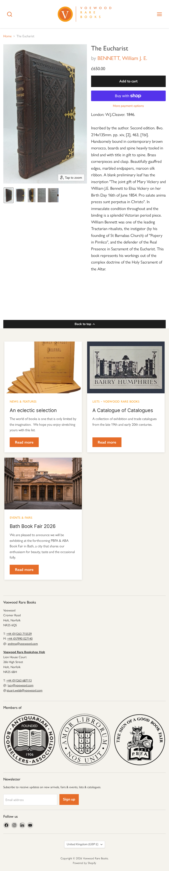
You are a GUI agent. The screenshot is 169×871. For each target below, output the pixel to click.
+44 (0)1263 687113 (19, 680)
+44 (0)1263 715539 (19, 634)
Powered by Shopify (84, 863)
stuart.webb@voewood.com (24, 690)
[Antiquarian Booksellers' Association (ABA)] (29, 739)
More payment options (128, 106)
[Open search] (9, 14)
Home (7, 36)
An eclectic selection (33, 410)
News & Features (23, 401)
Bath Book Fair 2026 (33, 526)
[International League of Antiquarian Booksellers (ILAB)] (84, 739)
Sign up (69, 799)
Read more (24, 442)
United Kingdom (82, 844)
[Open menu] (159, 14)
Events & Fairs (21, 517)
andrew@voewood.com (23, 644)
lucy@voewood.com (20, 685)
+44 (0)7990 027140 (20, 639)
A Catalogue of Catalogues (122, 410)
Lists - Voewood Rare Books (116, 401)
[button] (8, 195)
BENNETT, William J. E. (122, 58)
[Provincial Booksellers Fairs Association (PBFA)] (139, 739)
